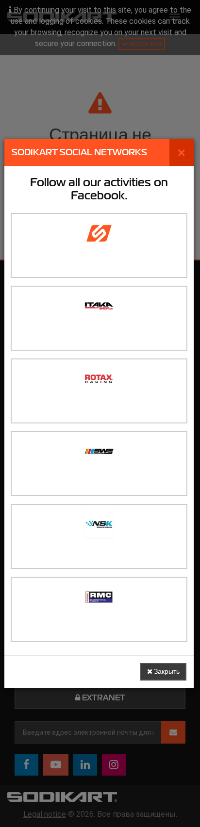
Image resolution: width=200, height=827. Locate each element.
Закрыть (166, 671)
